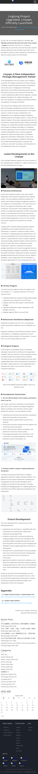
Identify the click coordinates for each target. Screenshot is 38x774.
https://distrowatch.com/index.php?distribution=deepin (18, 597)
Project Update (5, 667)
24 (1, 710)
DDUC (3, 654)
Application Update (7, 674)
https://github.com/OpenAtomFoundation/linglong (16, 603)
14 (22, 705)
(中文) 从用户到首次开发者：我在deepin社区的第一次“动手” (18, 638)
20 (17, 707)
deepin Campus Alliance (8, 659)
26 (12, 710)
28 (22, 710)
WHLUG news (5, 662)
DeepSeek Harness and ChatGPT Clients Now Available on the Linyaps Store (19, 643)
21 (22, 707)
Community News (6, 684)
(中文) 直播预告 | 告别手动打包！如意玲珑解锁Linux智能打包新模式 (19, 624)
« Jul (2, 716)
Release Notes (5, 669)
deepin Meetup (5, 657)
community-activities (7, 687)
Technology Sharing (7, 677)
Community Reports (7, 682)
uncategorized (5, 679)
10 (1, 705)
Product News (5, 664)
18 (7, 707)
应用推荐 (3, 672)
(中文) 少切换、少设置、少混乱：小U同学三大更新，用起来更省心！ (19, 628)
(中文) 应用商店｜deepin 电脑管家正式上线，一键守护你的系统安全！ (19, 633)
